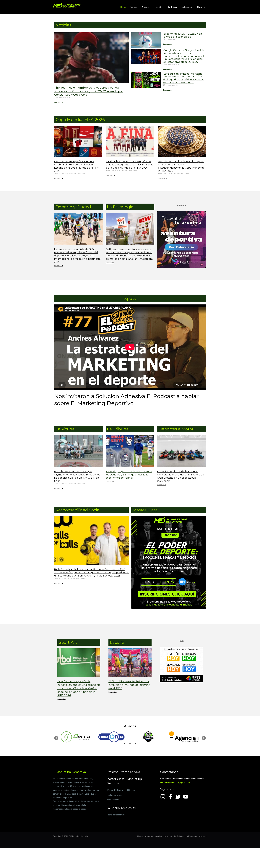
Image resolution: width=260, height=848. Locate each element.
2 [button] (127, 743)
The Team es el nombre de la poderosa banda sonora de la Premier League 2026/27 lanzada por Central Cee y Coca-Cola (88, 91)
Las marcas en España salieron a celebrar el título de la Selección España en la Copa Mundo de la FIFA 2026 (76, 166)
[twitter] (178, 796)
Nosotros (134, 7)
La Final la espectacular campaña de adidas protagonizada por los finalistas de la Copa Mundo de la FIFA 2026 (129, 164)
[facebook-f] (171, 796)
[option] (76, 736)
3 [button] (130, 743)
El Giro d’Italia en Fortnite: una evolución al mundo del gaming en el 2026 (129, 685)
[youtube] (186, 796)
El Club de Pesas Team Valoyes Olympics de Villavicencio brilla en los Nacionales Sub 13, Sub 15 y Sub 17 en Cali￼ (77, 476)
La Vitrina (160, 7)
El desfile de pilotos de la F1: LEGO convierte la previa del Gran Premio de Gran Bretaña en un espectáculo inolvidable (180, 476)
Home (123, 7)
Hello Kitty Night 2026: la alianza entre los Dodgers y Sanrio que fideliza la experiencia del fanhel (129, 474)
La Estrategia (187, 7)
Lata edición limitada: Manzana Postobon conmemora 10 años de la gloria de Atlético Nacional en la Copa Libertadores (183, 78)
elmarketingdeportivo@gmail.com (175, 782)
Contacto (201, 7)
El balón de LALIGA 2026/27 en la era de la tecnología (182, 35)
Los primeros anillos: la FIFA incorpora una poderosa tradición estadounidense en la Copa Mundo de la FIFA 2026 (181, 166)
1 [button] (125, 743)
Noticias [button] (145, 7)
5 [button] (135, 743)
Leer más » (58, 102)
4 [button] (132, 743)
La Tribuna (172, 7)
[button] (150, 7)
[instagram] (163, 796)
